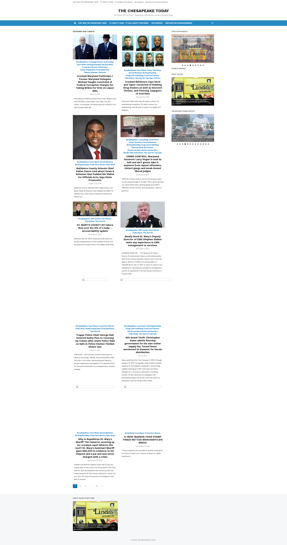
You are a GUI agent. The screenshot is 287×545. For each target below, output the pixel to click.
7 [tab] (198, 65)
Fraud (84, 67)
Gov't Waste (92, 67)
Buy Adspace (139, 2)
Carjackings (144, 140)
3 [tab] (187, 65)
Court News (81, 65)
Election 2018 (137, 147)
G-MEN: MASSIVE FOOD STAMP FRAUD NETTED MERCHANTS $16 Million (143, 439)
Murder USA (128, 153)
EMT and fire (96, 219)
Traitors (157, 78)
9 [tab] (203, 65)
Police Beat (103, 67)
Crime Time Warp (154, 70)
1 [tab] (182, 65)
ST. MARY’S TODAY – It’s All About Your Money (116, 2)
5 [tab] (193, 65)
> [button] (211, 48)
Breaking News (82, 62)
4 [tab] (190, 65)
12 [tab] (205, 144)
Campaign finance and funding (101, 62)
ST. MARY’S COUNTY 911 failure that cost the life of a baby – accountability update (95, 228)
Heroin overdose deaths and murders (142, 150)
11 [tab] (203, 144)
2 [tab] (185, 65)
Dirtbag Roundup (94, 65)
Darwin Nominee (135, 73)
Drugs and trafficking (134, 76)
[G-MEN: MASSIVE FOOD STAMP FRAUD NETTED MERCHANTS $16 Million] (142, 408)
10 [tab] (200, 144)
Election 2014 (107, 65)
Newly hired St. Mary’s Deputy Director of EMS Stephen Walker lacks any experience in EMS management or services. (143, 241)
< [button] (174, 48)
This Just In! (140, 78)
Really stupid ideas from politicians (94, 70)
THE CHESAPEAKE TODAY (143, 10)
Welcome (102, 72)
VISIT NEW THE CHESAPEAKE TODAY (86, 2)
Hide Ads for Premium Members (157, 2)
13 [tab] (208, 144)
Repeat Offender (91, 72)
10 (97, 486)
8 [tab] (200, 65)
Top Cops (149, 78)
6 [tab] (195, 65)
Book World (129, 433)
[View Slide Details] (193, 91)
